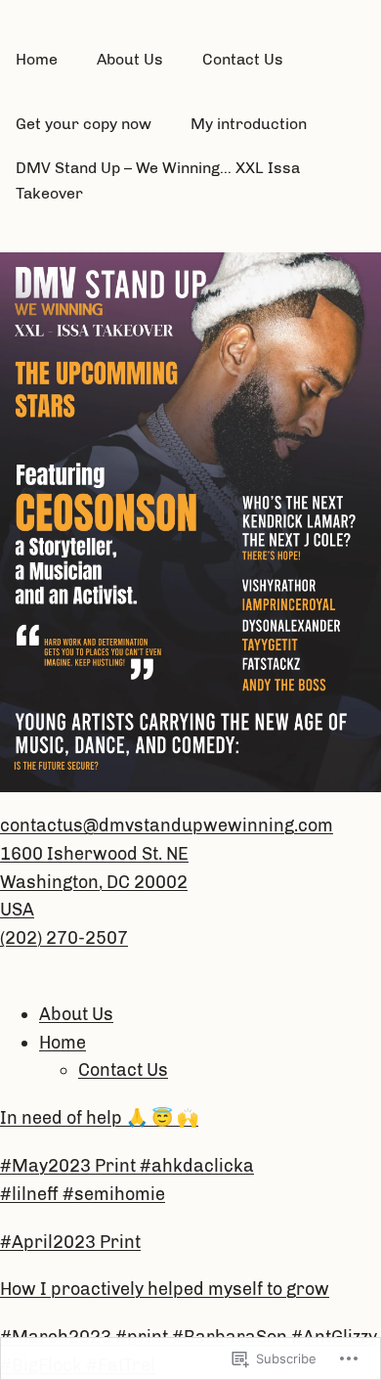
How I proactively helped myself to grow (164, 1289)
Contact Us (123, 1070)
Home (62, 1042)
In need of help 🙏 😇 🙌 (99, 1118)
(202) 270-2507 (64, 938)
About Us (76, 1014)
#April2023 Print (70, 1242)
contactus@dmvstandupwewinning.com (166, 825)
